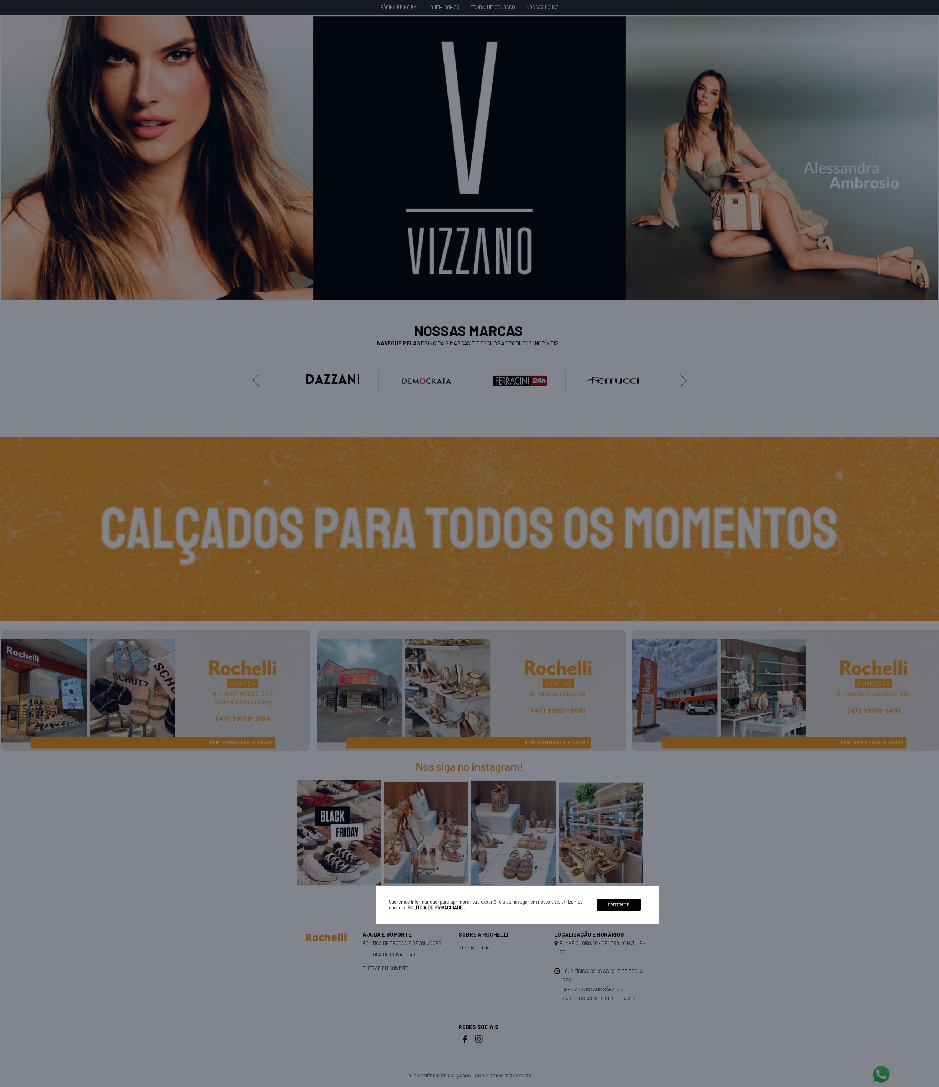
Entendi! (618, 905)
